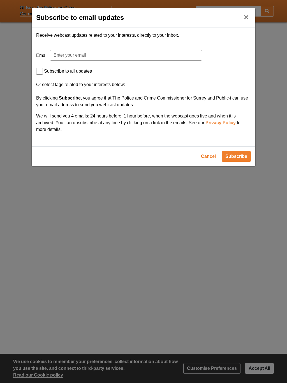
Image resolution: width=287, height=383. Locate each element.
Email (42, 55)
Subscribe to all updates (68, 71)
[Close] (246, 16)
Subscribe (236, 156)
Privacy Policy (220, 122)
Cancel (208, 156)
